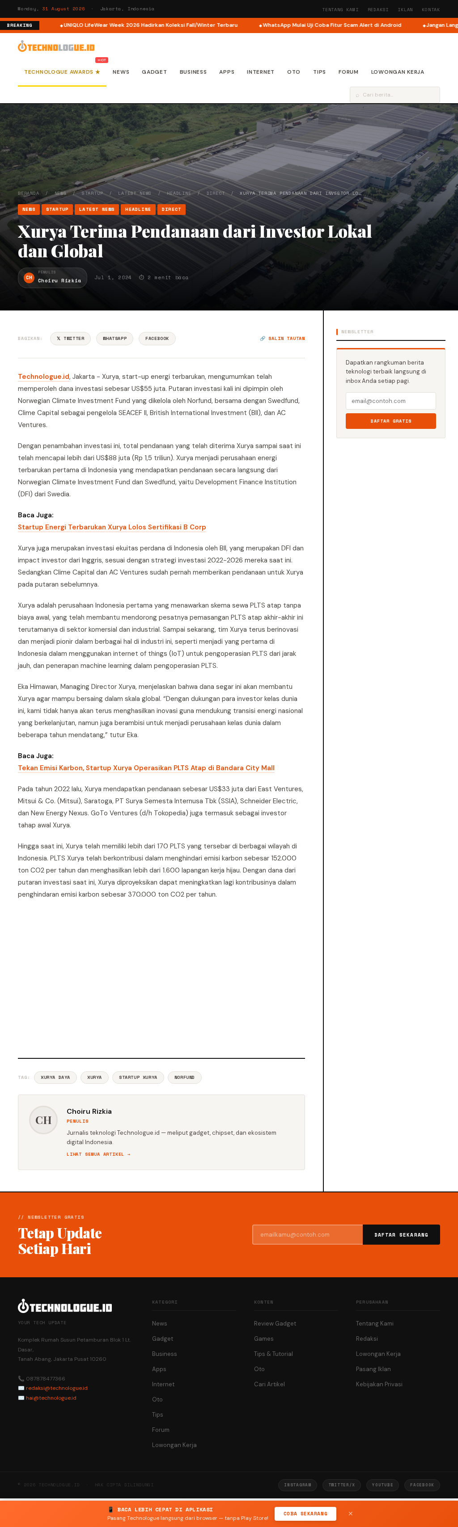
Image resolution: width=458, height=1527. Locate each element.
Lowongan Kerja (397, 72)
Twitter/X (341, 1485)
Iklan (405, 9)
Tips (319, 72)
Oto (294, 72)
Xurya (94, 1077)
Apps (226, 72)
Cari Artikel (269, 1384)
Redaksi (378, 9)
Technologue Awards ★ (62, 72)
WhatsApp (115, 338)
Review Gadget (275, 1323)
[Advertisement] (161, 977)
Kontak (431, 9)
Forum (349, 72)
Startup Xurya (138, 1077)
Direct (216, 193)
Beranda (28, 193)
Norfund (184, 1077)
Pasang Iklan (373, 1369)
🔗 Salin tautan (282, 338)
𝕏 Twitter (70, 338)
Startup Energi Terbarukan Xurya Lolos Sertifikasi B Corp (112, 527)
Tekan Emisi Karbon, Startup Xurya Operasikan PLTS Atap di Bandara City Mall (146, 768)
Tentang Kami (340, 9)
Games (264, 1338)
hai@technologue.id (51, 1397)
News (121, 72)
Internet (261, 72)
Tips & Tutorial (273, 1354)
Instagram (297, 1485)
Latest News (135, 193)
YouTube (382, 1485)
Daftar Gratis (391, 421)
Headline (179, 193)
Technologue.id (43, 376)
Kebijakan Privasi (379, 1384)
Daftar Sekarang (401, 1234)
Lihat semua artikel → (99, 1154)
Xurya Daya (55, 1077)
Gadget (154, 72)
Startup (92, 193)
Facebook (157, 338)
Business (193, 72)
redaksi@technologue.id (57, 1388)
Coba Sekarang (305, 1513)
